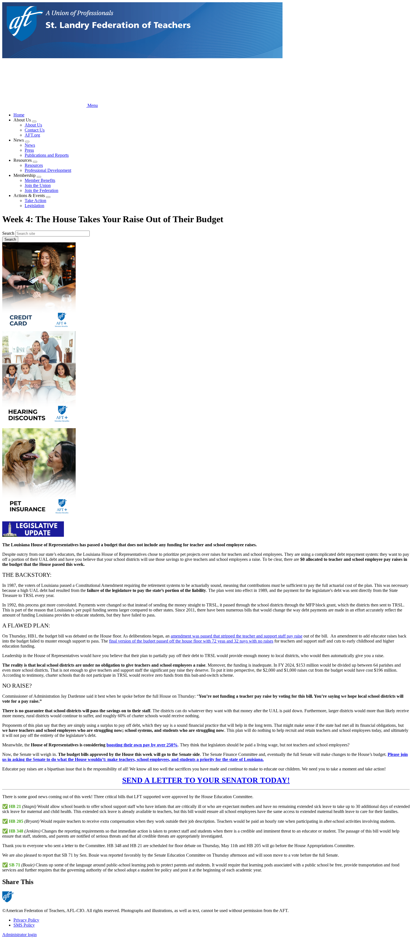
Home (18, 115)
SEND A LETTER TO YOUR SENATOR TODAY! (206, 780)
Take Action (35, 200)
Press (29, 150)
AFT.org (32, 135)
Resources (34, 165)
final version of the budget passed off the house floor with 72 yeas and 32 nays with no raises (191, 641)
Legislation (34, 205)
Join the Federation (41, 190)
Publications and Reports (47, 155)
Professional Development (48, 170)
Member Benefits (40, 180)
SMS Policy (24, 925)
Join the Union (38, 185)
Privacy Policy (26, 920)
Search (8, 233)
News (30, 145)
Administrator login (19, 934)
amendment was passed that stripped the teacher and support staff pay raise (236, 636)
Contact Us (35, 130)
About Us (33, 125)
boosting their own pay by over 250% (142, 744)
